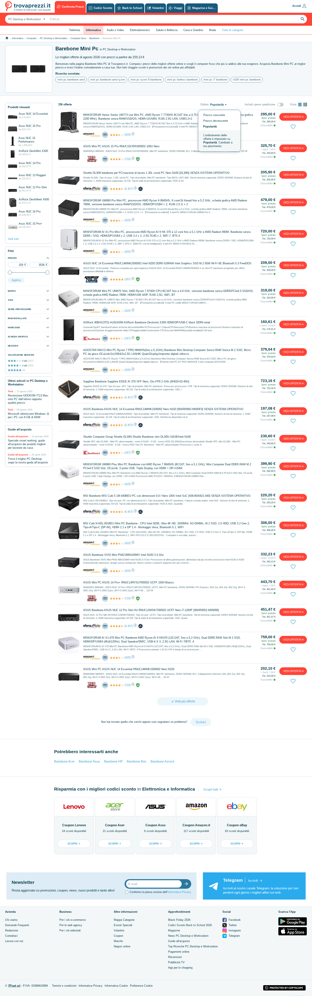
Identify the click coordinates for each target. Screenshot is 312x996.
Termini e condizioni (64, 985)
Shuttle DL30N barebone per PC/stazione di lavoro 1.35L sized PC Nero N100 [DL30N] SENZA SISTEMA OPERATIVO (156, 172)
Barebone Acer (64, 761)
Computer (32, 38)
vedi (292, 116)
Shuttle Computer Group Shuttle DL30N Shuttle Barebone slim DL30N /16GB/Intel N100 (137, 436)
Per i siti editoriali (70, 930)
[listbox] (219, 131)
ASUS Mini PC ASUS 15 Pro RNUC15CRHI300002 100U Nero (121, 146)
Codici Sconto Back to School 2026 (190, 925)
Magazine (174, 930)
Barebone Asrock (162, 761)
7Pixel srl (14, 985)
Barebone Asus (89, 761)
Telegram (234, 935)
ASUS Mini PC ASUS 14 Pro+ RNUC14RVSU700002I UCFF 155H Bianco (128, 582)
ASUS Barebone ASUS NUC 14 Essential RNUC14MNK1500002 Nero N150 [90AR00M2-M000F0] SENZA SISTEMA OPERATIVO (163, 409)
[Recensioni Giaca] (117, 279)
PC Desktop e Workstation (53, 38)
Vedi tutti (13, 239)
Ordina (204, 104)
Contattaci (11, 935)
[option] (219, 140)
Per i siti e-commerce (72, 919)
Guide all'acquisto (179, 941)
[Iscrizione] (187, 884)
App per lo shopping (180, 967)
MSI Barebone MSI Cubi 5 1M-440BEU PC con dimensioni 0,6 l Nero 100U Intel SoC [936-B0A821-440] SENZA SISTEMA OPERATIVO (166, 495)
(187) (127, 338)
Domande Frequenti (17, 925)
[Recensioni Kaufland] (117, 338)
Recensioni (175, 957)
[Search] (302, 19)
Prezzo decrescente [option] (215, 120)
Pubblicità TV (176, 962)
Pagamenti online (178, 951)
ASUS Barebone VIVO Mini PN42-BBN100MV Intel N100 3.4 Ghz (123, 554)
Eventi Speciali (123, 925)
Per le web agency (70, 925)
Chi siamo (11, 919)
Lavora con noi (14, 941)
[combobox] (26, 19)
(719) (127, 159)
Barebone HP (113, 761)
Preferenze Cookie (141, 985)
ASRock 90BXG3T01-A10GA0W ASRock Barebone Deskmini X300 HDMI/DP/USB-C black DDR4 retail (146, 322)
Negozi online (122, 946)
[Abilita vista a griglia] (305, 104)
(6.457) (128, 188)
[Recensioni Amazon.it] (117, 135)
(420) (127, 134)
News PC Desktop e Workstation (188, 935)
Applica (16, 280)
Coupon (118, 935)
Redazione (11, 930)
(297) (127, 279)
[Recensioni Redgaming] (117, 159)
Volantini (119, 930)
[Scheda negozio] (91, 134)
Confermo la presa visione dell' (160, 892)
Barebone (94, 38)
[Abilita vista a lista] (300, 104)
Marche (118, 941)
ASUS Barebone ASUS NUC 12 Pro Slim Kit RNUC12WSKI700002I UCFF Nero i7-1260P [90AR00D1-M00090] (151, 610)
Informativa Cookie (116, 985)
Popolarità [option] (210, 126)
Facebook (234, 919)
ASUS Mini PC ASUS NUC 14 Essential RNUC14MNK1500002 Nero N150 (128, 669)
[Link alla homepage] (7, 38)
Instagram (234, 930)
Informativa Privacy (179, 892)
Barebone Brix (136, 761)
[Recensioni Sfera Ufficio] (117, 189)
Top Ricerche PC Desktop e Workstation (193, 946)
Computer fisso (78, 38)
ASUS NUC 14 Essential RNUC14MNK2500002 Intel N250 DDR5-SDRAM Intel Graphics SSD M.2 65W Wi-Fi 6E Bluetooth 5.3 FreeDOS (167, 263)
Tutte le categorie (232, 30)
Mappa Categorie (124, 919)
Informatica (17, 38)
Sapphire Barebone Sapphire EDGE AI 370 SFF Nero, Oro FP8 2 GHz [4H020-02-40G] (136, 381)
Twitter (232, 925)
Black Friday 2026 (179, 919)
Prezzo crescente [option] (214, 115)
